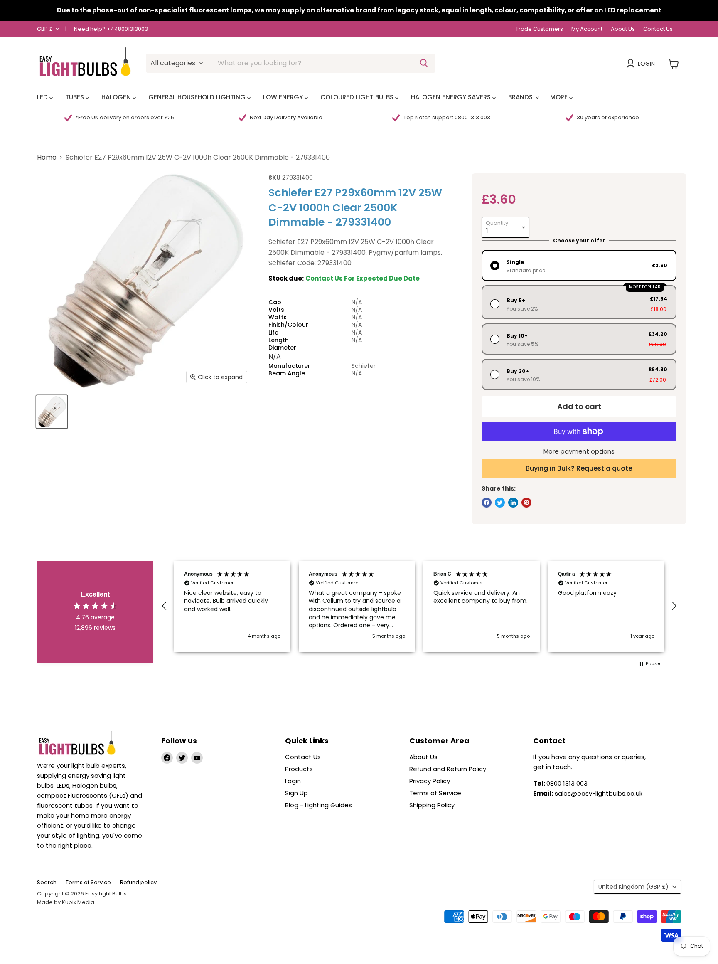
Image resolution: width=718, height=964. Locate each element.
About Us (623, 29)
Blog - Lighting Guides (318, 805)
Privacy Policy (429, 781)
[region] (419, 606)
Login (646, 63)
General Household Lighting (197, 97)
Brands (521, 97)
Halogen (117, 97)
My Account (586, 29)
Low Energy (284, 97)
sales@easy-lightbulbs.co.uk (598, 793)
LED (43, 97)
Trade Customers (539, 29)
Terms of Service (435, 793)
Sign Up (296, 793)
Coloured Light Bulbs (357, 97)
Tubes (75, 97)
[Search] (424, 63)
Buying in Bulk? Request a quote (579, 468)
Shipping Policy (432, 805)
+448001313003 (127, 29)
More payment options (579, 451)
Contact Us (658, 29)
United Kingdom (633, 887)
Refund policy (138, 882)
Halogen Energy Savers (451, 97)
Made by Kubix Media (65, 902)
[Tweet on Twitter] (500, 503)
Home (47, 157)
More (559, 97)
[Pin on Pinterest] (526, 503)
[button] (165, 606)
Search (47, 882)
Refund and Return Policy (447, 768)
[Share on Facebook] (487, 503)
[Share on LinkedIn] (513, 503)
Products (299, 768)
